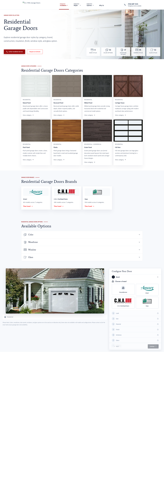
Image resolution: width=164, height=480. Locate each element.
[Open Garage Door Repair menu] (80, 5)
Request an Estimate (34, 51)
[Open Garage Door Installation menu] (67, 5)
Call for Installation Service (16, 51)
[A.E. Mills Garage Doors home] (31, 4)
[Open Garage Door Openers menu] (93, 5)
